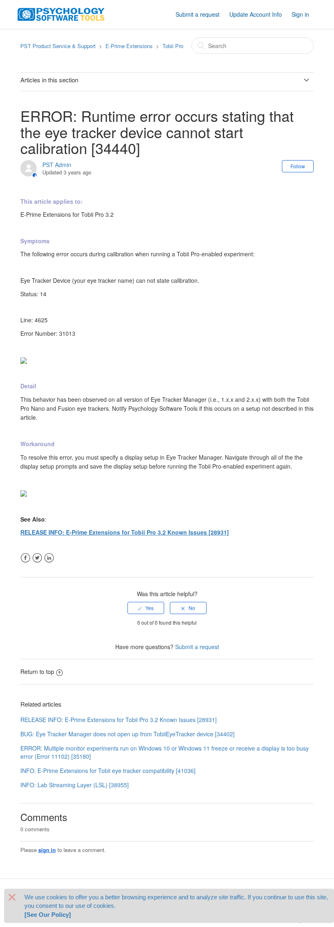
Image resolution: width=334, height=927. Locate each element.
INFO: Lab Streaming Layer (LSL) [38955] (74, 785)
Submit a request (198, 14)
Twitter (37, 558)
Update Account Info (255, 14)
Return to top (37, 671)
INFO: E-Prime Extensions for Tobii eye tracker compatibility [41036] (108, 770)
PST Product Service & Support (58, 46)
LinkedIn (49, 558)
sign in (47, 850)
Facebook (25, 558)
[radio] (145, 608)
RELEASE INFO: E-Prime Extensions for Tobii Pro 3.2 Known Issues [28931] (124, 532)
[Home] (61, 13)
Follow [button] (297, 166)
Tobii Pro (173, 46)
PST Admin (56, 165)
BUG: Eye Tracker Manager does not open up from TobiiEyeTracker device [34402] (127, 734)
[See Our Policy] (47, 914)
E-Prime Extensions (129, 46)
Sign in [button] (300, 14)
